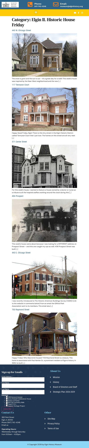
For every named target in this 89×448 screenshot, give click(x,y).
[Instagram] (82, 13)
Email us (5, 425)
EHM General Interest (14, 397)
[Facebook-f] (79, 13)
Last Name (5, 389)
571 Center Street (19, 141)
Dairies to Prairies (13, 400)
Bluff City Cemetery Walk (15, 402)
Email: (63, 3)
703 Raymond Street (20, 309)
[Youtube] (75, 13)
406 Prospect (17, 196)
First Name (5, 382)
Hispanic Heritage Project (16, 406)
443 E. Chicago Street (21, 252)
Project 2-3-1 (11, 404)
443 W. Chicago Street (21, 30)
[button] (36, 12)
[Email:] (56, 4)
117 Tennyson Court (20, 84)
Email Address (7, 376)
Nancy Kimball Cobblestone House (19, 399)
